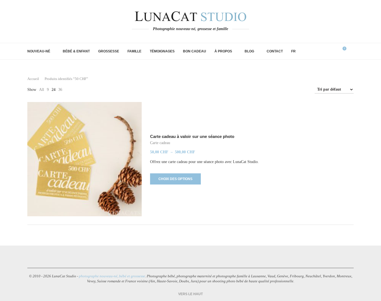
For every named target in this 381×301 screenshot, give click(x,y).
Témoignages (162, 51)
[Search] (351, 51)
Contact (275, 51)
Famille (134, 51)
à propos (223, 51)
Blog (249, 51)
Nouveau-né (38, 51)
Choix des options (175, 179)
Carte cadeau (160, 143)
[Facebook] (171, 256)
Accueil (33, 79)
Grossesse (108, 51)
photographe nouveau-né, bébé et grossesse (112, 276)
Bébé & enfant (76, 51)
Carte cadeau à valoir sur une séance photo (192, 136)
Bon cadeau (194, 51)
